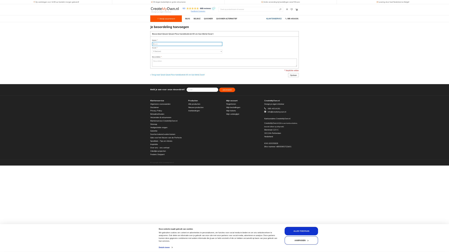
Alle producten (194, 104)
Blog (187, 19)
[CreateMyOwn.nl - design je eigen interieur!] (164, 10)
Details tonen (164, 247)
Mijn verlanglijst (232, 114)
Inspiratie (154, 144)
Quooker (208, 19)
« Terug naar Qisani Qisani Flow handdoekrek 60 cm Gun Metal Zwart (177, 75)
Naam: (155, 40)
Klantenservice (274, 19)
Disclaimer (154, 107)
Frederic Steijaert (157, 154)
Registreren (231, 104)
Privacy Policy (156, 110)
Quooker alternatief (226, 19)
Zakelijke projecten (158, 151)
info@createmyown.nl (277, 112)
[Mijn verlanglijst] (291, 9)
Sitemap (153, 124)
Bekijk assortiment (167, 19)
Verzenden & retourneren (160, 117)
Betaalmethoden (157, 114)
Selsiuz (197, 19)
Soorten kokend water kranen (162, 134)
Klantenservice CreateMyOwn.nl (163, 121)
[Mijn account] (287, 9)
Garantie (153, 131)
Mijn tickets (231, 110)
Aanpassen (300, 240)
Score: (154, 48)
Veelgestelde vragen (158, 127)
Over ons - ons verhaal (159, 147)
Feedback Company (198, 11)
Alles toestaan (301, 231)
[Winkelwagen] (297, 9)
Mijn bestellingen (233, 107)
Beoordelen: (157, 57)
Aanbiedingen (194, 110)
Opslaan (293, 75)
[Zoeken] (280, 9)
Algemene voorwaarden (160, 104)
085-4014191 (293, 19)
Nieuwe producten (196, 107)
